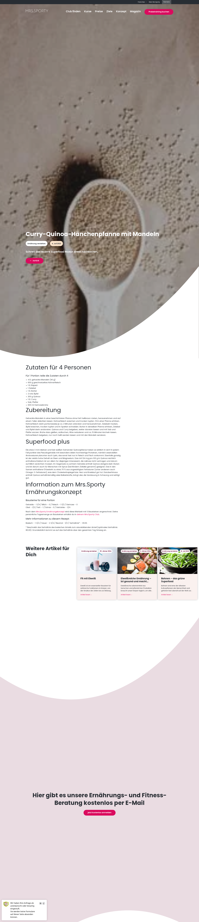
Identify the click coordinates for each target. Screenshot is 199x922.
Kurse (87, 11)
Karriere (167, 2)
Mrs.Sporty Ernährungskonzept (50, 512)
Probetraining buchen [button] (159, 12)
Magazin (135, 11)
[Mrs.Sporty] (37, 12)
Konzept (121, 11)
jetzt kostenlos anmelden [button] (99, 813)
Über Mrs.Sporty (154, 2)
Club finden (73, 11)
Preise (99, 11)
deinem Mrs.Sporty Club (88, 514)
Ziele (109, 11)
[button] (34, 261)
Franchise (141, 2)
